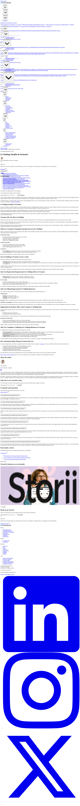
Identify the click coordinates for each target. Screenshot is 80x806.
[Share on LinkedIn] (3, 173)
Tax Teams (8, 105)
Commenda (42, 343)
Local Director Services (10, 37)
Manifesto (7, 126)
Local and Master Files (10, 68)
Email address (3, 195)
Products (5, 5)
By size (5, 92)
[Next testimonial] (4, 507)
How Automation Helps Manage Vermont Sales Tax (13, 187)
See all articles (3, 453)
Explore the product (4, 523)
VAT (6, 55)
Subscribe (20, 385)
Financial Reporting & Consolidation (13, 84)
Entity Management (7, 39)
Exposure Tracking (9, 60)
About (4, 548)
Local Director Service (7, 530)
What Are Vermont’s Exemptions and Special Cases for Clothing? (16, 175)
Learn (5, 119)
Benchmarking (8, 69)
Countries (7, 123)
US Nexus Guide (9, 134)
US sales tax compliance (15, 201)
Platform (5, 139)
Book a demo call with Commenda (7, 354)
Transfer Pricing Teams (10, 111)
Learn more (2, 169)
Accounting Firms (9, 108)
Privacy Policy (11, 574)
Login (1, 22)
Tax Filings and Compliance (8, 532)
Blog (6, 122)
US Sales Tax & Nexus (10, 58)
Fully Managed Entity (10, 49)
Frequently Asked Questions (8, 188)
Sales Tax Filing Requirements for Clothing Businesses (14, 184)
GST (6, 57)
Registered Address (9, 38)
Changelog (5, 535)
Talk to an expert (6, 22)
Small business (8, 97)
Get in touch (20, 514)
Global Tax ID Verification (11, 137)
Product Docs (5, 536)
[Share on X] (1, 173)
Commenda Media (9, 128)
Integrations (8, 144)
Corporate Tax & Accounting (9, 72)
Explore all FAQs (3, 392)
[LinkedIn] (41, 651)
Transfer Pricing (6, 61)
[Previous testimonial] (1, 507)
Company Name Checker (11, 135)
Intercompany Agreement (11, 71)
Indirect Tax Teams (9, 110)
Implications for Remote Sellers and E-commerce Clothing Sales (15, 185)
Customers (5, 20)
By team (5, 101)
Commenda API (9, 143)
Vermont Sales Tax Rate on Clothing (10, 174)
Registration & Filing (10, 59)
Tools (4, 129)
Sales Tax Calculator (10, 133)
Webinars (7, 124)
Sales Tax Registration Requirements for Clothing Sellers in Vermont (16, 177)
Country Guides (3, 149)
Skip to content (3, 1)
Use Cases (6, 87)
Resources (5, 15)
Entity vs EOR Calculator (11, 132)
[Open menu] (16, 23)
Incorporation (6, 31)
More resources (9, 125)
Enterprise (8, 100)
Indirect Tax (6, 50)
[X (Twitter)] (41, 804)
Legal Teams (8, 112)
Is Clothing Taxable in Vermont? (9, 173)
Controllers (8, 109)
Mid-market (8, 99)
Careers (4, 553)
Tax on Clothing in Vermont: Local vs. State (11, 176)
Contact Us (5, 546)
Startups (7, 96)
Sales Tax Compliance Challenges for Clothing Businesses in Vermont (17, 186)
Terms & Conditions (4, 574)
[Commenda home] (5, 3)
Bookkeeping (8, 85)
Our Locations (6, 550)
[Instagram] (41, 728)
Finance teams (8, 106)
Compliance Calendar (10, 48)
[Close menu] (1, 24)
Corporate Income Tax (10, 83)
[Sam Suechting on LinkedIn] (1, 370)
